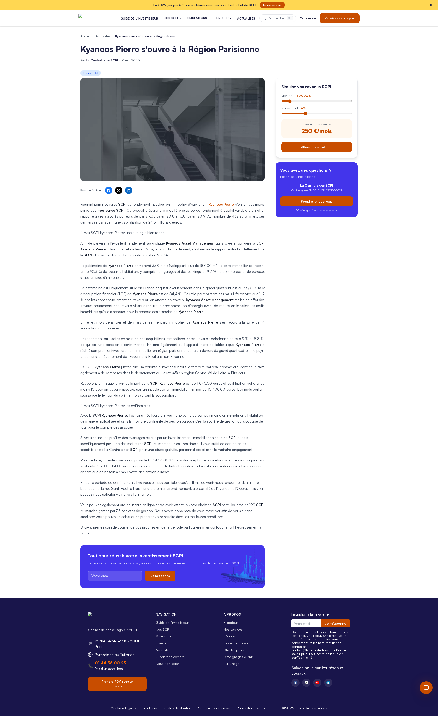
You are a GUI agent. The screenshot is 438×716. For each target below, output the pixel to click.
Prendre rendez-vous (316, 201)
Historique (231, 622)
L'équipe (230, 636)
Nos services (233, 629)
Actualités (103, 36)
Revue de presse (236, 643)
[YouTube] (317, 683)
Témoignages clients (239, 657)
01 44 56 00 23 (110, 662)
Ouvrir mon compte (339, 18)
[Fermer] (431, 5)
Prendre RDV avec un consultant (117, 683)
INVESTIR (222, 18)
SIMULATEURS (197, 18)
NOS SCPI (171, 18)
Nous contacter (167, 664)
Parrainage (232, 664)
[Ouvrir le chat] (426, 687)
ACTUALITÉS (246, 18)
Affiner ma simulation (316, 147)
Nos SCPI (163, 629)
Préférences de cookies (215, 708)
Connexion (308, 18)
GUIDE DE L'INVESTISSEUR (139, 18)
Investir (161, 643)
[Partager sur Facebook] (108, 190)
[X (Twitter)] (306, 683)
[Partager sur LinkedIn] (128, 190)
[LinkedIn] (328, 683)
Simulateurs (164, 636)
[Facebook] (295, 683)
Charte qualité (234, 650)
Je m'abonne (160, 576)
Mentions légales (123, 708)
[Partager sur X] (118, 190)
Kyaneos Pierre (221, 204)
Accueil (85, 36)
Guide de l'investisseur (172, 622)
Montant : (296, 95)
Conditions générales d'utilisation (166, 708)
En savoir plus (272, 5)
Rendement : (293, 108)
